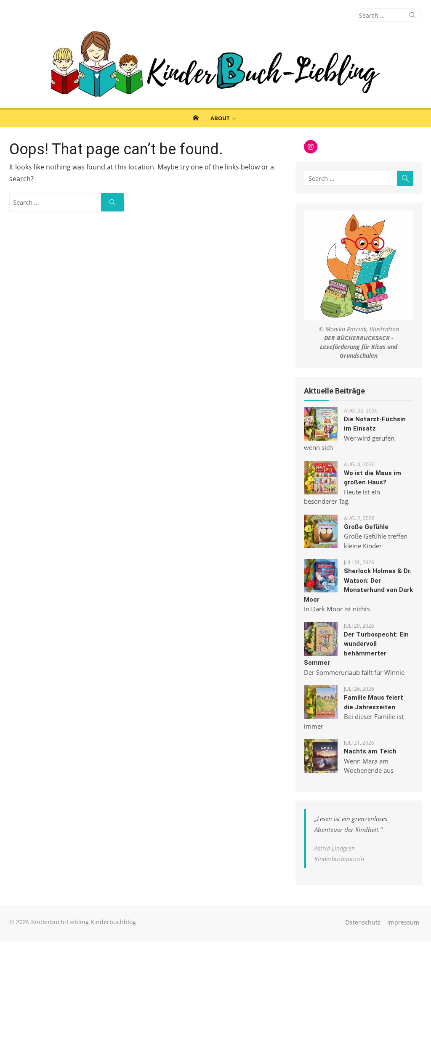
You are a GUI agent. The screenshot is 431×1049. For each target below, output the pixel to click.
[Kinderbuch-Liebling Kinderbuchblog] (215, 65)
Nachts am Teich (370, 751)
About (220, 118)
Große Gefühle (366, 527)
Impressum (403, 922)
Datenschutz (362, 922)
